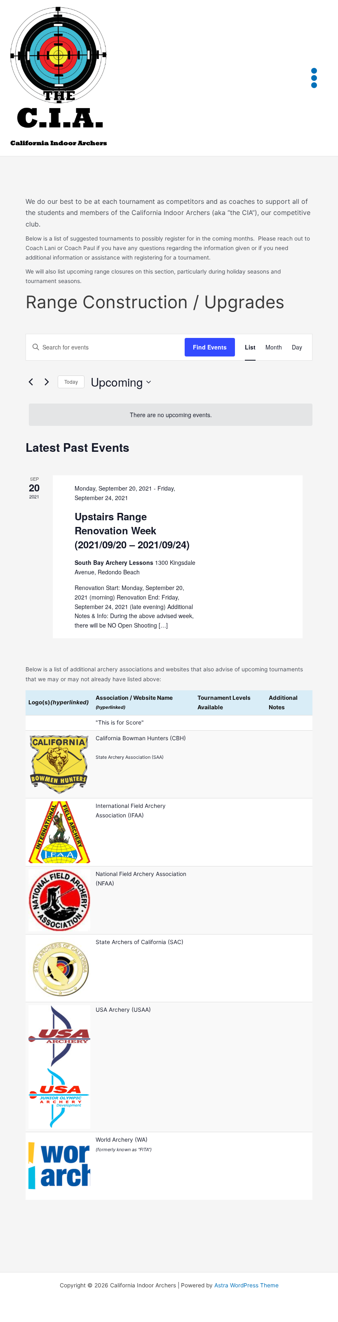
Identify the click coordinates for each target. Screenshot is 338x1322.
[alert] (170, 415)
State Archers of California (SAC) (139, 942)
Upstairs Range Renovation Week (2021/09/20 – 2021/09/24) (132, 530)
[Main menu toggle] (314, 78)
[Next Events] (47, 382)
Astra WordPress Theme (246, 1285)
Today (71, 381)
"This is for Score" (120, 722)
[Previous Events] (30, 382)
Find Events (210, 347)
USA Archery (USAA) (123, 1009)
